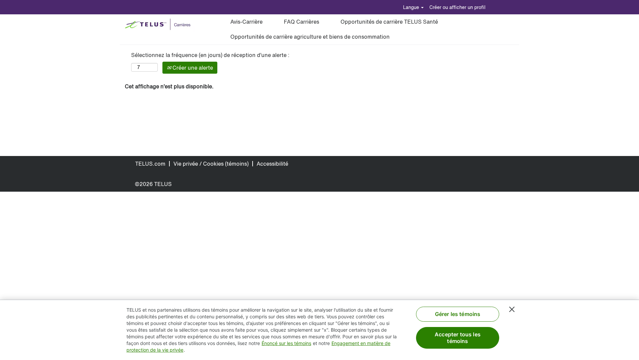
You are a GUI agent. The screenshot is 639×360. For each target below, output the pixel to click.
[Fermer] (512, 309)
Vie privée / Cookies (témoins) (211, 164)
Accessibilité (272, 164)
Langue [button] (411, 7)
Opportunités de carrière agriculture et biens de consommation (310, 37)
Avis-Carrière (246, 22)
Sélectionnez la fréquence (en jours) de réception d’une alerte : (210, 55)
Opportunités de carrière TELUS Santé (389, 22)
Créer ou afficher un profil (457, 7)
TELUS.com (150, 164)
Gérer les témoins (458, 314)
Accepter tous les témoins (458, 337)
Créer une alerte (192, 68)
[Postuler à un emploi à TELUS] (159, 25)
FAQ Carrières (301, 22)
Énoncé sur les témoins (286, 343)
